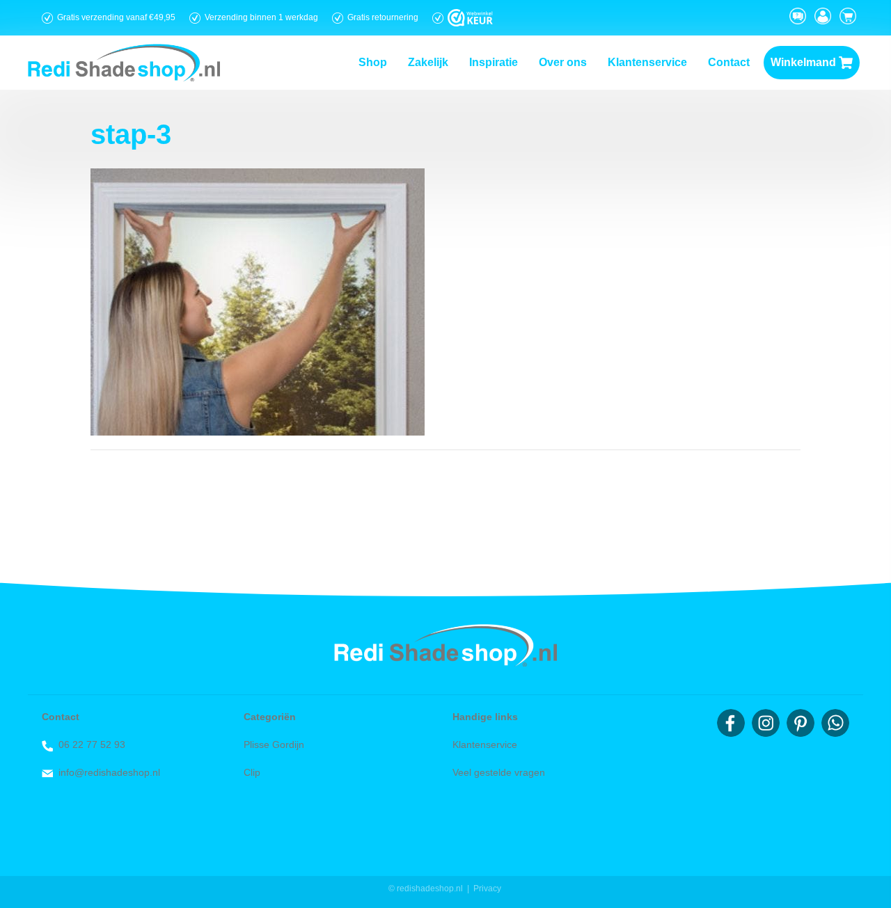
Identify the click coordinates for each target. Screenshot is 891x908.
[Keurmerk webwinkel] (470, 17)
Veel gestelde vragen (498, 772)
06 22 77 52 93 (91, 744)
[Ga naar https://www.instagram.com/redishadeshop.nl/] (766, 723)
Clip (252, 772)
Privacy (487, 888)
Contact (60, 716)
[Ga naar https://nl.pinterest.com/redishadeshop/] (800, 723)
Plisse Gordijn (274, 744)
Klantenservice (484, 744)
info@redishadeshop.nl (109, 772)
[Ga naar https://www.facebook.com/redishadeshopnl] (731, 723)
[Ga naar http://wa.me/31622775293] (835, 723)
